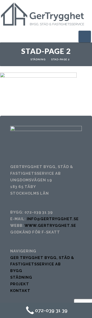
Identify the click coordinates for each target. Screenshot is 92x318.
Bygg (16, 270)
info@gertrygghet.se (53, 219)
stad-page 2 (60, 59)
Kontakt (20, 290)
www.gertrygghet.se (50, 225)
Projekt (19, 284)
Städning (37, 59)
